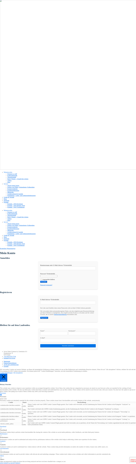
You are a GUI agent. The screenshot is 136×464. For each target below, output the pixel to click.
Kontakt (6, 202)
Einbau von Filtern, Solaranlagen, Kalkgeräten (21, 187)
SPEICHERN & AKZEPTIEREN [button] (10, 463)
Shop (5, 199)
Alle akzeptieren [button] (18, 373)
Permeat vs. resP (12, 174)
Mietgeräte (10, 192)
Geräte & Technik (9, 197)
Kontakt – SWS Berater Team (16, 205)
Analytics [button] (3, 441)
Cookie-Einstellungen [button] (6, 373)
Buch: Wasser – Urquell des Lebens (17, 179)
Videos (9, 180)
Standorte (6, 200)
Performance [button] (3, 434)
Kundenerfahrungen (13, 190)
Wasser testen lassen (13, 185)
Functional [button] (3, 426)
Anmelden (43, 281)
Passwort (47, 274)
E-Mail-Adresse (49, 299)
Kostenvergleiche (12, 189)
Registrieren (44, 318)
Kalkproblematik (12, 175)
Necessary (3, 396)
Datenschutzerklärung (60, 314)
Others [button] (2, 456)
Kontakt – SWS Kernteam (15, 204)
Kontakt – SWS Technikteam (16, 207)
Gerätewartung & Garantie (15, 194)
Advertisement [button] (4, 448)
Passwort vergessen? (46, 285)
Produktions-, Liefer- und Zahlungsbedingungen (21, 195)
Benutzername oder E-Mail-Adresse (56, 265)
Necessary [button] (3, 393)
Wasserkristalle (11, 177)
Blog (8, 182)
